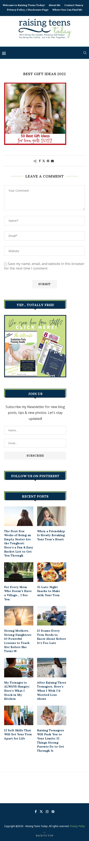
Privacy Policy (77, 826)
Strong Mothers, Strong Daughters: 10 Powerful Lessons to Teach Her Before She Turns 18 (18, 641)
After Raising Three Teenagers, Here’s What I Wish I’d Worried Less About (51, 691)
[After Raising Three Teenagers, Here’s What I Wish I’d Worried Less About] (51, 667)
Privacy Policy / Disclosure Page (27, 9)
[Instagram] (47, 811)
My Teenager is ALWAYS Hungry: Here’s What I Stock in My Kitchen (17, 691)
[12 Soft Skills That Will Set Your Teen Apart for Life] (18, 715)
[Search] (85, 53)
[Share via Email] (52, 161)
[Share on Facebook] (40, 161)
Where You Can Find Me (67, 9)
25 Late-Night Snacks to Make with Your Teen (48, 591)
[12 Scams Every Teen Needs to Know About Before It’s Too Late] (51, 615)
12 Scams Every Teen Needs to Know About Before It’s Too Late (51, 637)
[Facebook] (36, 811)
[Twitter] (41, 811)
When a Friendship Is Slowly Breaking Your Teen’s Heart (51, 535)
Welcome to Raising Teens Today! (24, 5)
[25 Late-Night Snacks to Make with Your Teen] (51, 572)
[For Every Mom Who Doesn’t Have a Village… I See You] (18, 572)
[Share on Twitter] (43, 161)
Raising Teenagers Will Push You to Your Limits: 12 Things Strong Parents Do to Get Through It (50, 740)
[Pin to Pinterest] (48, 161)
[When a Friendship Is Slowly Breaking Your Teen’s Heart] (51, 516)
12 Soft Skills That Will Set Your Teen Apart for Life (18, 734)
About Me (54, 5)
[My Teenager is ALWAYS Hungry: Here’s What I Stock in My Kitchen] (18, 667)
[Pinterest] (53, 811)
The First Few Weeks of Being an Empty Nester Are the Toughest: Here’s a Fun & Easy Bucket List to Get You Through (18, 543)
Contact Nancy (73, 5)
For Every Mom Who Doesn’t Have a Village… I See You (18, 593)
